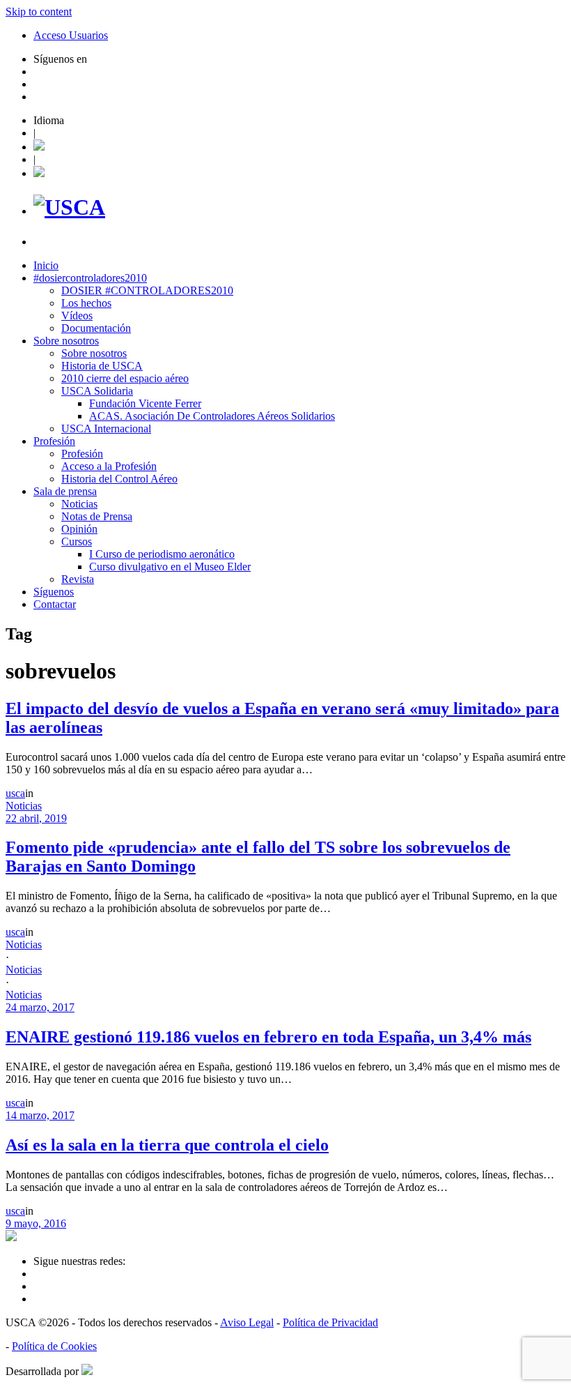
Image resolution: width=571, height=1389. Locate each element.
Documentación (96, 328)
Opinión (79, 529)
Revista (77, 579)
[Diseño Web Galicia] (87, 1371)
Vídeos (77, 315)
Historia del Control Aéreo (119, 479)
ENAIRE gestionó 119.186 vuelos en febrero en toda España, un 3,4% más (268, 1037)
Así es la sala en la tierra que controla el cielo (167, 1145)
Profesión (54, 441)
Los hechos (86, 303)
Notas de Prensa (96, 516)
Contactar (54, 604)
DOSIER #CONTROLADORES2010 (147, 290)
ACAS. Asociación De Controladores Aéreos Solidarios (212, 416)
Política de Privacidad (330, 1322)
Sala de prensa (65, 491)
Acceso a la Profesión (109, 466)
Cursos (76, 541)
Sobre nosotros (66, 341)
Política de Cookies (54, 1346)
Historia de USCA (102, 366)
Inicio (45, 265)
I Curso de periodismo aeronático (162, 554)
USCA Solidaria (97, 391)
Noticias (79, 504)
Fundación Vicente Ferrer (145, 403)
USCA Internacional (106, 428)
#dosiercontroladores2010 (90, 278)
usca (15, 793)
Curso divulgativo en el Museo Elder (170, 566)
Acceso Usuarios (70, 35)
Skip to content (39, 11)
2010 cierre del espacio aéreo (125, 378)
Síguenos (53, 592)
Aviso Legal (247, 1322)
